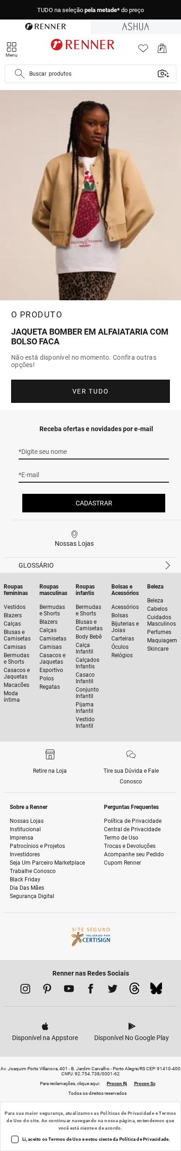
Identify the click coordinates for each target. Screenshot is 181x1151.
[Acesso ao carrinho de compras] (162, 50)
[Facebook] (91, 990)
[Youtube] (69, 990)
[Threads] (134, 990)
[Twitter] (112, 990)
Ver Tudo (90, 391)
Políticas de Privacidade (127, 1113)
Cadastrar (94, 503)
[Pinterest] (47, 990)
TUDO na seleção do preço (90, 9)
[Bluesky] (156, 990)
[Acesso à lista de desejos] (143, 50)
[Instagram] (25, 990)
